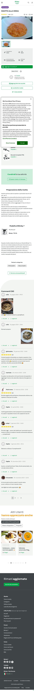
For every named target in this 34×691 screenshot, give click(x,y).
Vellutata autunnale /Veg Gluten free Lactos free (25, 549)
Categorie (6, 601)
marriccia (8, 372)
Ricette (6, 596)
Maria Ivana (9, 389)
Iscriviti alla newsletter (11, 584)
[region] (17, 122)
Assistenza (7, 635)
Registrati (6, 616)
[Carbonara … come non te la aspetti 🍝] (8, 537)
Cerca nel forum (8, 647)
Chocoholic (9, 477)
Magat (6, 552)
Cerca (5, 642)
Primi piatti (11, 265)
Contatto (16, 680)
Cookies (28, 687)
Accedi (6, 613)
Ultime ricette (8, 604)
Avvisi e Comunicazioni (10, 628)
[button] (2, 3)
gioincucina (9, 351)
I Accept (22, 143)
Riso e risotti (22, 265)
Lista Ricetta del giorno (10, 606)
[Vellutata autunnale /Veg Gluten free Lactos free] (25, 537)
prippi (7, 423)
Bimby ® (6, 630)
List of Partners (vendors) (10, 138)
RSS (5, 652)
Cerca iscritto (8, 649)
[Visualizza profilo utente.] (11, 77)
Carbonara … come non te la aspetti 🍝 (9, 549)
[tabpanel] (17, 547)
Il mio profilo (15, 610)
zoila (7, 294)
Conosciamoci (8, 633)
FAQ (23, 687)
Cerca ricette (7, 599)
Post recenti (7, 621)
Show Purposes (10, 143)
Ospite (18, 75)
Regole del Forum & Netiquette (12, 638)
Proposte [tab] (19, 525)
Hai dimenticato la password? (12, 618)
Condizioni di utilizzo (25, 680)
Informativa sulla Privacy (17, 684)
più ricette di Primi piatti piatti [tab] (10, 522)
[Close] (31, 99)
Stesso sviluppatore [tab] (8, 525)
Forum (6, 625)
